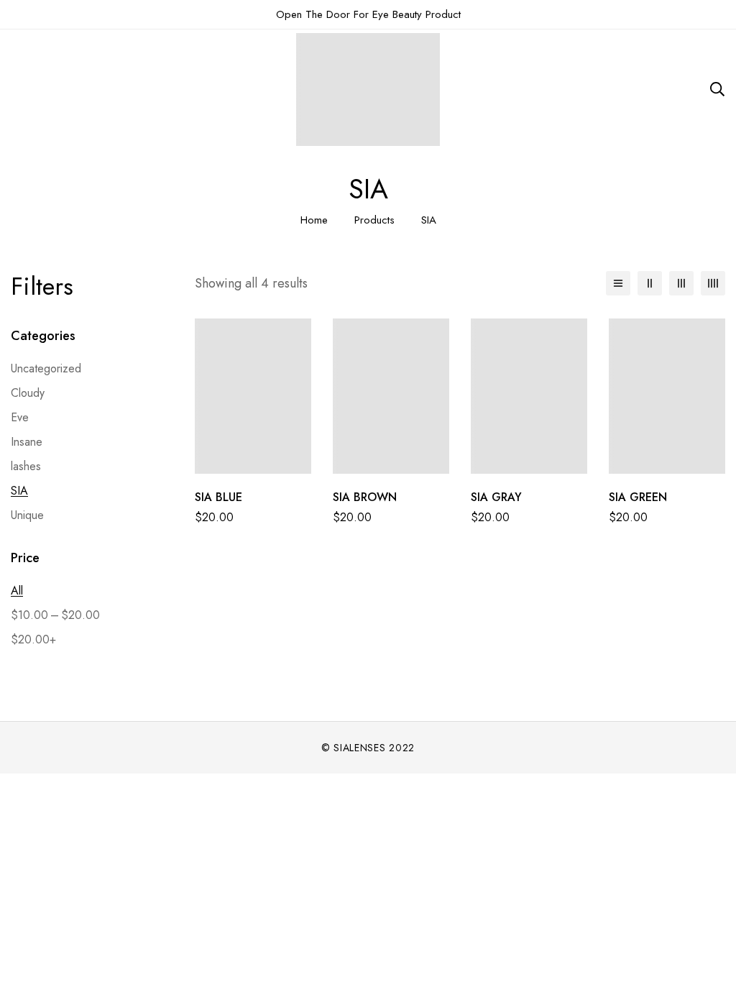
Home (314, 220)
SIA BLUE (218, 497)
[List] (618, 283)
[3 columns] (681, 283)
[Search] (717, 89)
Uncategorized (46, 368)
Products (374, 220)
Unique (27, 515)
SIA (19, 490)
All (17, 590)
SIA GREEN (638, 497)
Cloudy (28, 393)
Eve (20, 417)
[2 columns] (650, 283)
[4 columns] (713, 283)
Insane (26, 441)
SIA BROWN (365, 497)
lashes (26, 466)
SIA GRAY (496, 497)
